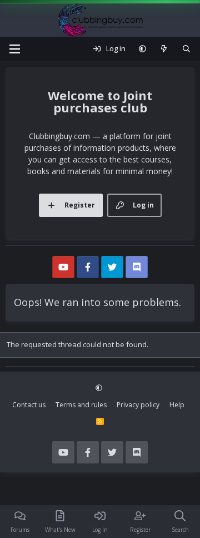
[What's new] (164, 49)
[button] (142, 49)
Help (176, 404)
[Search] (186, 49)
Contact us (29, 404)
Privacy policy (138, 404)
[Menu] (14, 49)
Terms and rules (81, 404)
